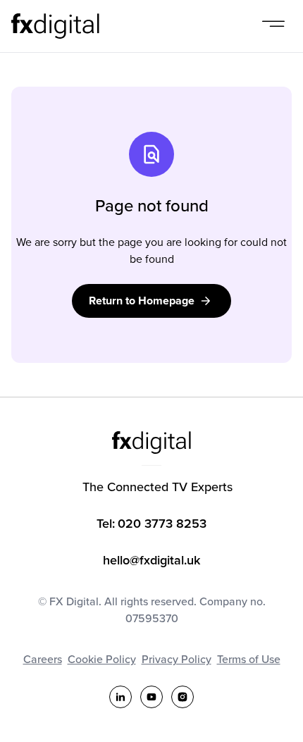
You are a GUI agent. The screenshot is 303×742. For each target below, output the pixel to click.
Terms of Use (248, 659)
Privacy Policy (176, 659)
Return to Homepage (141, 300)
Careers (42, 659)
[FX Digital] (55, 26)
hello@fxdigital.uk (151, 560)
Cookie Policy (102, 659)
